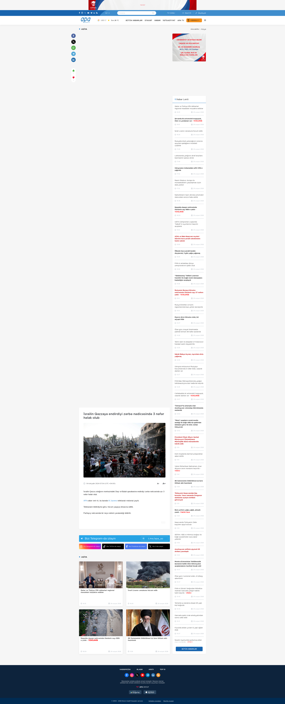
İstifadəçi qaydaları (155, 701)
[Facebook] (79, 13)
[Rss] (97, 13)
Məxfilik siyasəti (168, 701)
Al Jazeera (112, 501)
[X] (85, 13)
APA (85, 501)
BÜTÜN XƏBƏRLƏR (134, 20)
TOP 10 (162, 669)
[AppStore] (150, 692)
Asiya (203, 29)
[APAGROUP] (142, 687)
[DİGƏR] (204, 20)
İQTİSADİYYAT (169, 20)
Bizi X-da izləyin (158, 546)
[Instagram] (82, 13)
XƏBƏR (157, 20)
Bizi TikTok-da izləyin (114, 546)
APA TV (180, 20)
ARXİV (151, 669)
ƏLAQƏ (139, 669)
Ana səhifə (195, 29)
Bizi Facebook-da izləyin (137, 546)
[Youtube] (88, 13)
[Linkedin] (94, 13)
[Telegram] (91, 13)
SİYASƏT (148, 20)
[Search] (153, 13)
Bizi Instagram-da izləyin (91, 546)
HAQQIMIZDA (125, 669)
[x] (137, 675)
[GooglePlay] (135, 692)
